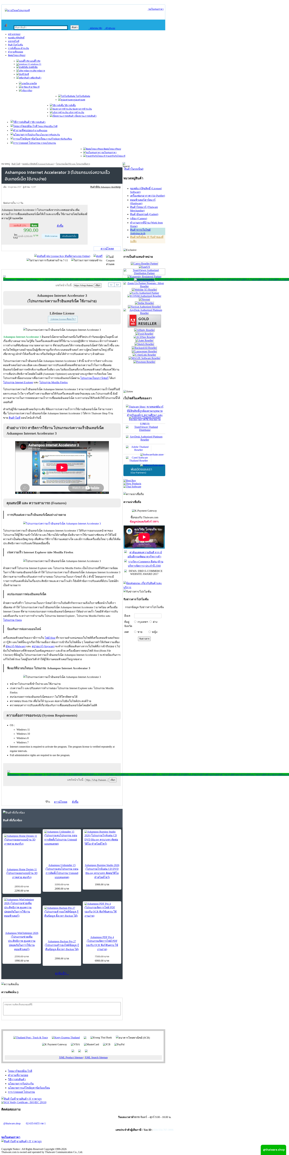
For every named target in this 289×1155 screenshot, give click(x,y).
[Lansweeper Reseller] (144, 351)
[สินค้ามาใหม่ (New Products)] (132, 483)
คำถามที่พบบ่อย (15, 52)
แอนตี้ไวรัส (34, 61)
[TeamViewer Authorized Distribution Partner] (144, 273)
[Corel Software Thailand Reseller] (144, 459)
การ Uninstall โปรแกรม (21, 1092)
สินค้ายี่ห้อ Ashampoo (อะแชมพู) (105, 187)
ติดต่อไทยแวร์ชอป (16, 55)
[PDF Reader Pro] (144, 279)
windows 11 (35, 64)
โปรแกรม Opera (12, 620)
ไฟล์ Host (50, 637)
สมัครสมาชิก (95, 28)
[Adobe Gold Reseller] (144, 326)
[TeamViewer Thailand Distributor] (144, 429)
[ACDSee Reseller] (144, 337)
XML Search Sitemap (96, 1057)
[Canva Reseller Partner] (144, 263)
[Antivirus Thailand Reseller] (144, 418)
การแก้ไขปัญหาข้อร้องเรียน (58, 139)
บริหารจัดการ (38, 70)
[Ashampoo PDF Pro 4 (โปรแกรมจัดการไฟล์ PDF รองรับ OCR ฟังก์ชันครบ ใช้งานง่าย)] (102, 910)
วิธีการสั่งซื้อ (70, 105)
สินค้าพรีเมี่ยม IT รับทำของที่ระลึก (146, 239)
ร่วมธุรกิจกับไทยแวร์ (115, 156)
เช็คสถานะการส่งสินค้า (85, 116)
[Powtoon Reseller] (144, 361)
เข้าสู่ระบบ (109, 28)
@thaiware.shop (12, 1123)
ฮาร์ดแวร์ (34, 87)
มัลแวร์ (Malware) (16, 646)
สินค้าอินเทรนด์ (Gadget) (144, 214)
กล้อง (29, 90)
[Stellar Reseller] (144, 303)
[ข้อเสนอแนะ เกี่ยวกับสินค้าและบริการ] (144, 587)
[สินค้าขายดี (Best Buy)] (129, 480)
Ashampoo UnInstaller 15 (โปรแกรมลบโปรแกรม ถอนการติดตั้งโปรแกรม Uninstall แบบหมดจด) (61, 871)
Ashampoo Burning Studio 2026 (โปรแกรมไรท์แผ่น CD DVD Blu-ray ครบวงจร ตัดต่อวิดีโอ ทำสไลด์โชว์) (102, 871)
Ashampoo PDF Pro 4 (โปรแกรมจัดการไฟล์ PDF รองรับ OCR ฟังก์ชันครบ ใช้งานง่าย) (102, 943)
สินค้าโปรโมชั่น (15, 45)
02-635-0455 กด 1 (36, 1123)
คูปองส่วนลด (79, 99)
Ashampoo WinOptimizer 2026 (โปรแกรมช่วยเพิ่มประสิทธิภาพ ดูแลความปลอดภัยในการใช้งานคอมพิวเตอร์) (21, 941)
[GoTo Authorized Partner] (144, 293)
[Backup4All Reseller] (144, 347)
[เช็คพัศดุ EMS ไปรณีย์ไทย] (30, 1037)
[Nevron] (144, 299)
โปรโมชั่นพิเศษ (82, 96)
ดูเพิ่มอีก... (62, 973)
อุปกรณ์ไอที (13, 41)
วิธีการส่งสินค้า (38, 122)
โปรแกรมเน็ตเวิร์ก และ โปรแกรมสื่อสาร (73, 164)
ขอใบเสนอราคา (156, 9)
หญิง (154, 632)
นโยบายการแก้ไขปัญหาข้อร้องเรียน (29, 1087)
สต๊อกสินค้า (35, 78)
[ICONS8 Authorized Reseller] (144, 296)
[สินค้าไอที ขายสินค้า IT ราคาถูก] (21, 1098)
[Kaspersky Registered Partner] (144, 276)
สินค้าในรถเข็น (133, 168)
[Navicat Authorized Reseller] (144, 306)
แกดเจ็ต (33, 83)
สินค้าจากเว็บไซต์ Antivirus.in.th (140, 231)
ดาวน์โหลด (107, 248)
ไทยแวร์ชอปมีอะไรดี (47, 126)
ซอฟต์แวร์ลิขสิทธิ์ (16, 38)
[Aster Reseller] (144, 340)
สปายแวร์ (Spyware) (43, 646)
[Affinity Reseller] (144, 330)
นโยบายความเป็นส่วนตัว (44, 1145)
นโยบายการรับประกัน (49, 134)
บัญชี (26, 74)
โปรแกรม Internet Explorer (18, 382)
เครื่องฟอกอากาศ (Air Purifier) (147, 195)
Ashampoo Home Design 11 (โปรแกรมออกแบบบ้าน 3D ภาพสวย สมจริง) (21, 873)
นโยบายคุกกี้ (69, 1145)
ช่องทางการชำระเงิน (82, 109)
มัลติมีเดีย (33, 67)
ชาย (139, 632)
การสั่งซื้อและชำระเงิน (18, 48)
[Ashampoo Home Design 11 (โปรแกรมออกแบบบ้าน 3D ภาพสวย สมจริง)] (21, 840)
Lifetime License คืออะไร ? (63, 319)
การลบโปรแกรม (48, 143)
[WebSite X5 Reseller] (144, 289)
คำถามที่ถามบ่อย (18, 1075)
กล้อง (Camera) (138, 218)
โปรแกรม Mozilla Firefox (53, 382)
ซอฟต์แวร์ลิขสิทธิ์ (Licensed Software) (38, 164)
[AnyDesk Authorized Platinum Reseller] (144, 313)
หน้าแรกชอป (14, 34)
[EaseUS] (144, 266)
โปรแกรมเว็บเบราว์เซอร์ (94, 378)
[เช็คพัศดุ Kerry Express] (66, 1037)
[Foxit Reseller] (144, 333)
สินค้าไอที (16, 164)
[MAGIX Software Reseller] (144, 358)
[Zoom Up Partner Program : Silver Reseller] (144, 286)
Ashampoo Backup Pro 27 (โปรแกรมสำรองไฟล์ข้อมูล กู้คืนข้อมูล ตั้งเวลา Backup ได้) (62, 945)
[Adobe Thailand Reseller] (144, 449)
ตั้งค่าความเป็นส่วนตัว (14, 1145)
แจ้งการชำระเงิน (76, 112)
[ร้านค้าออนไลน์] (17, 10)
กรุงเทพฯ (142, 621)
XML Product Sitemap (71, 1057)
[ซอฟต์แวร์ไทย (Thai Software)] (132, 486)
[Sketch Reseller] (144, 344)
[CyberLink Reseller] (144, 354)
